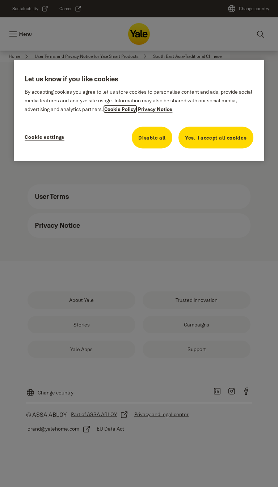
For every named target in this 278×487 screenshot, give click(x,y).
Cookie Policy (120, 109)
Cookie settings (44, 137)
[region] (139, 110)
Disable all (152, 137)
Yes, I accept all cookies (216, 137)
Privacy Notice (155, 109)
